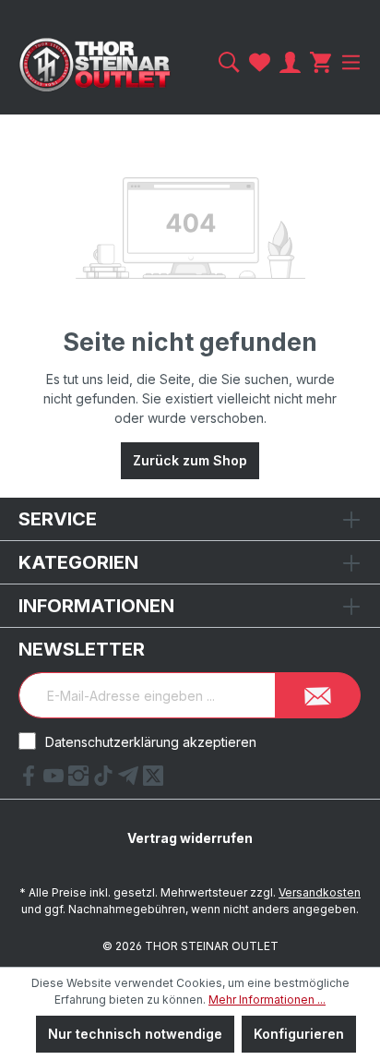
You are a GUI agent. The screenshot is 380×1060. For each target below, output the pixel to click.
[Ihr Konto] (290, 62)
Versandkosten (320, 892)
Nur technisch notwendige (135, 1034)
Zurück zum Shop (190, 460)
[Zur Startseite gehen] (95, 64)
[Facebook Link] (30, 780)
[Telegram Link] (130, 780)
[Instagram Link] (80, 780)
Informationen (96, 606)
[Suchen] (229, 62)
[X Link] (153, 780)
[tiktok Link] (105, 780)
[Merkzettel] (259, 62)
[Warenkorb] (320, 62)
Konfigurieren (299, 1034)
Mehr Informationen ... (267, 999)
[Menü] (349, 62)
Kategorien (78, 562)
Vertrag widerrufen (190, 838)
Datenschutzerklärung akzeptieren (150, 742)
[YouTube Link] (55, 780)
